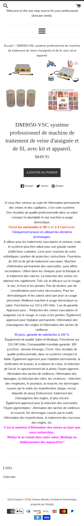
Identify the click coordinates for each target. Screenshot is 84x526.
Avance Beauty (40, 499)
